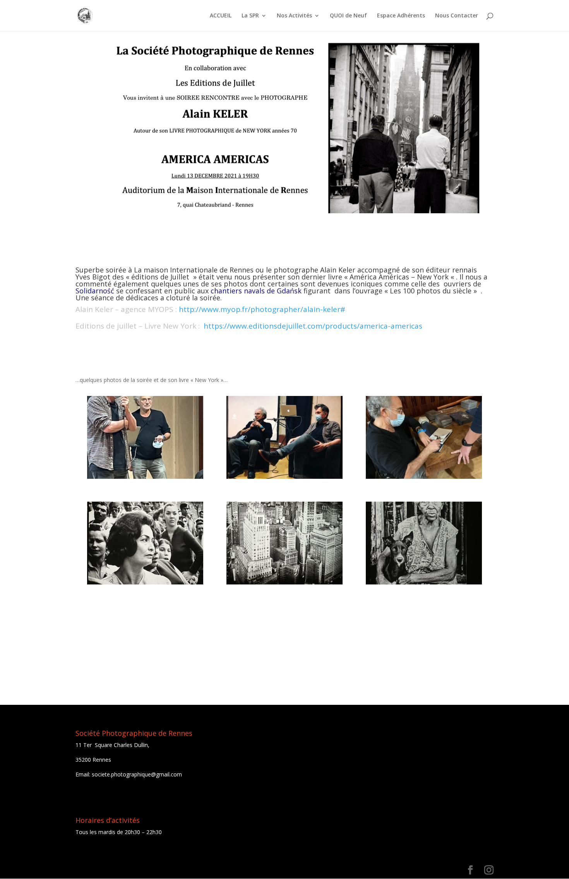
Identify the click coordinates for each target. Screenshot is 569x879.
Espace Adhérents (401, 16)
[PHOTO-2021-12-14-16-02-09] (424, 543)
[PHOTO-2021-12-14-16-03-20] (145, 543)
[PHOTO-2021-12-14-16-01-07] (424, 437)
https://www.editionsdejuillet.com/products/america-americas (313, 326)
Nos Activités (294, 16)
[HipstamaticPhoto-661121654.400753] (284, 437)
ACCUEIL (220, 16)
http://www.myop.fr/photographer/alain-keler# (262, 309)
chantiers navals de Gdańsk (256, 290)
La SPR (250, 16)
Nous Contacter (456, 16)
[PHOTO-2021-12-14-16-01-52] (145, 437)
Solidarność (94, 290)
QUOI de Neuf (348, 16)
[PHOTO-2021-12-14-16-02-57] (284, 543)
